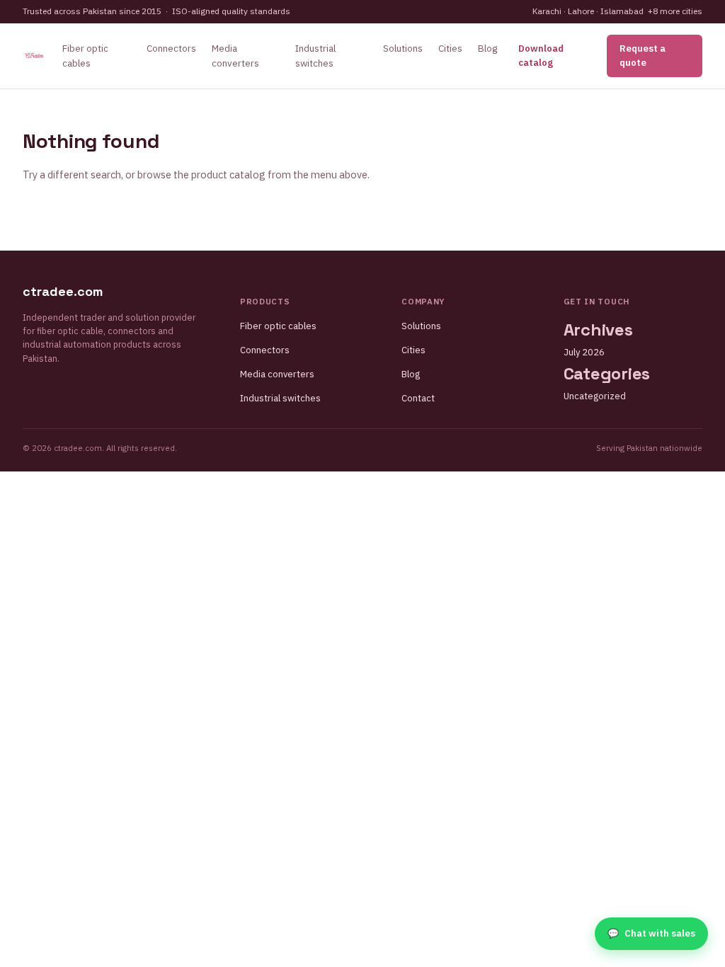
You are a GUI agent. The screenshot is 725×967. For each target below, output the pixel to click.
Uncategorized (595, 396)
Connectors (171, 48)
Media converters (277, 374)
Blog (487, 48)
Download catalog (541, 55)
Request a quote (643, 55)
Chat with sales (651, 933)
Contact (418, 398)
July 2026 (584, 352)
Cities (450, 48)
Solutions (403, 48)
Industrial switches (280, 398)
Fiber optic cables (278, 326)
